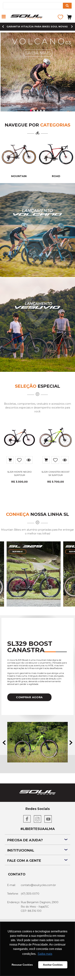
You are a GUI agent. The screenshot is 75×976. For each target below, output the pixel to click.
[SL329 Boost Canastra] (37, 742)
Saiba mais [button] (45, 953)
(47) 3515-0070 (30, 893)
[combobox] (37, 5)
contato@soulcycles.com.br (38, 885)
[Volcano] (37, 230)
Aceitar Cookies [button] (53, 964)
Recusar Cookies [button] (22, 964)
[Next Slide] (72, 26)
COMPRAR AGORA (29, 697)
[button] (3, 17)
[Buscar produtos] (67, 6)
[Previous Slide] (3, 26)
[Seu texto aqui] (56, 154)
